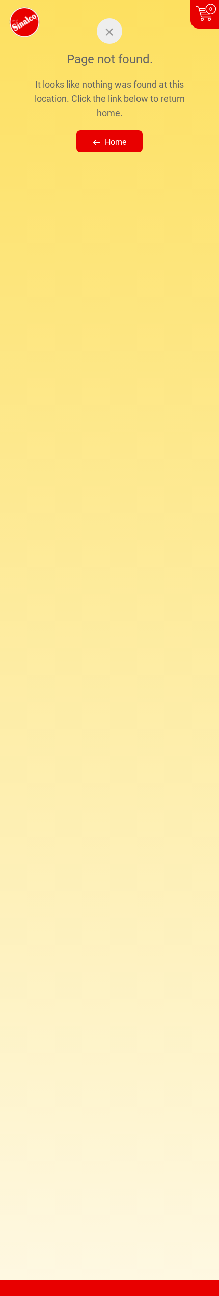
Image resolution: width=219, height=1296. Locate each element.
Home (115, 142)
